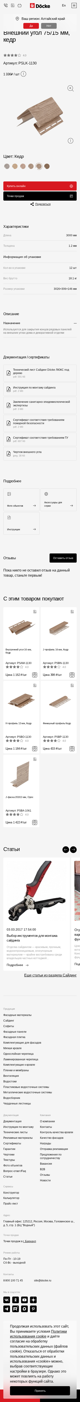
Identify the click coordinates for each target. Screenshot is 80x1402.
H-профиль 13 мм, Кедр (18, 723)
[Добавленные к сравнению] (12, 5)
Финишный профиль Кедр (57, 723)
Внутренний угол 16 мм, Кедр (19, 651)
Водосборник (11, 1098)
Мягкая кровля (12, 1048)
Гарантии (9, 1149)
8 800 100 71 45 (13, 1280)
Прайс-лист (10, 1203)
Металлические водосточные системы (27, 1092)
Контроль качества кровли (56, 1132)
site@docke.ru (42, 1280)
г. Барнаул (29, 1241)
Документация (12, 1121)
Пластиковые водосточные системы (26, 1087)
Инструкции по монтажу (18, 1127)
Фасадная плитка (14, 1037)
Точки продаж (15, 196)
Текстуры (9, 1159)
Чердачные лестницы (17, 1103)
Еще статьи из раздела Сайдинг (50, 975)
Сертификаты (12, 1143)
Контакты (46, 1127)
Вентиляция (11, 1075)
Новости (45, 1180)
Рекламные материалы (18, 1137)
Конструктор (11, 1192)
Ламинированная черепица (20, 1059)
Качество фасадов (51, 1137)
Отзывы (45, 1174)
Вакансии (46, 1163)
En (64, 5)
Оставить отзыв (63, 558)
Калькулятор (11, 1198)
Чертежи (8, 1154)
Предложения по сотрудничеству (51, 1156)
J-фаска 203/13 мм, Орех (19, 797)
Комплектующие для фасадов (22, 1042)
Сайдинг (8, 1020)
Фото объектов (12, 1165)
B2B (42, 1169)
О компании (47, 1121)
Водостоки (10, 1081)
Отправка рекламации (54, 1149)
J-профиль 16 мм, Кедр (55, 649)
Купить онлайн (16, 186)
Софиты (8, 1026)
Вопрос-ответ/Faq (14, 1171)
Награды (45, 1143)
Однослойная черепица (18, 1053)
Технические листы (15, 1132)
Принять (40, 1390)
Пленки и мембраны (16, 1070)
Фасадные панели (14, 1031)
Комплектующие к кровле (19, 1064)
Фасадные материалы (17, 1015)
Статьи (7, 1176)
